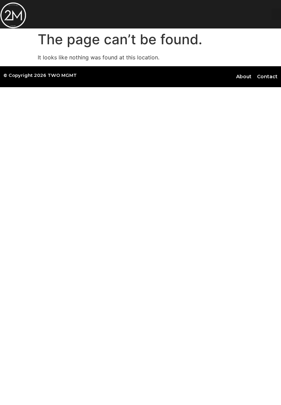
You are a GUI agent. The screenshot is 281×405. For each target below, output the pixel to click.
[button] (276, 14)
